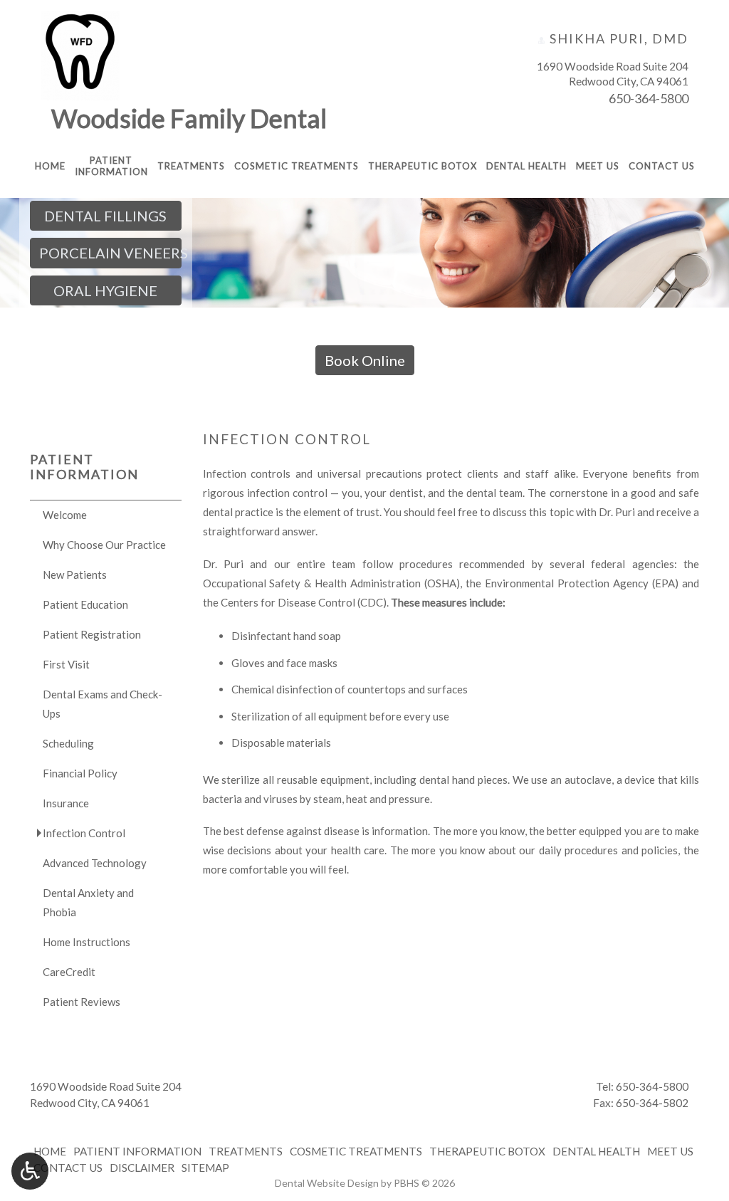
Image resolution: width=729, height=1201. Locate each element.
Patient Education (85, 604)
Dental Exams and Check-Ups (102, 704)
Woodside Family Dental (189, 118)
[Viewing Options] (30, 1171)
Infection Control (84, 833)
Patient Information (84, 467)
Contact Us (662, 166)
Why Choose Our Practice (104, 544)
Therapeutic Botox (422, 166)
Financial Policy (80, 773)
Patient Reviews (81, 1001)
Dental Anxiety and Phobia (88, 902)
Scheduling (68, 743)
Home (50, 166)
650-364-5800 (648, 98)
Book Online (365, 360)
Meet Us (597, 166)
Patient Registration (92, 634)
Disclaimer (142, 1167)
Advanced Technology (95, 862)
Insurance (66, 803)
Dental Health (526, 166)
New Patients (75, 574)
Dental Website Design (327, 1183)
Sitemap (205, 1167)
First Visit (66, 664)
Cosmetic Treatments (296, 166)
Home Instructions (86, 941)
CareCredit (69, 971)
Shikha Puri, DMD (617, 38)
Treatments (191, 166)
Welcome (65, 514)
